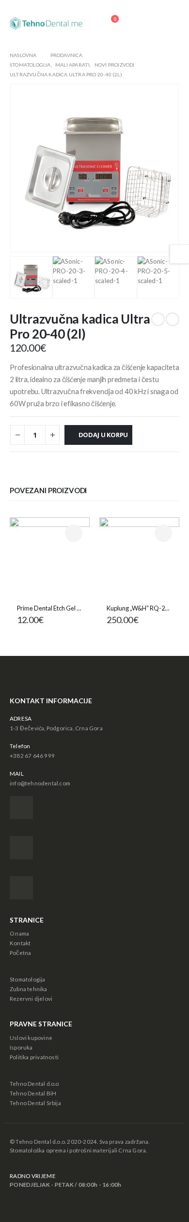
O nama (19, 933)
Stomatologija (28, 979)
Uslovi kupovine (31, 1037)
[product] (50, 557)
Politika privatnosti (34, 1056)
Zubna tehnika (28, 988)
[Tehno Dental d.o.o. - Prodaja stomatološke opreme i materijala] (46, 23)
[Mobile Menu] (169, 23)
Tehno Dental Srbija (35, 1102)
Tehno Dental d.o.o (34, 1083)
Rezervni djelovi (31, 998)
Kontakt (20, 942)
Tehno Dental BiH (33, 1093)
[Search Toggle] (141, 23)
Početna (20, 952)
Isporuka (21, 1047)
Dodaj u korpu (103, 434)
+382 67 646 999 (32, 755)
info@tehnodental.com (40, 783)
